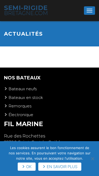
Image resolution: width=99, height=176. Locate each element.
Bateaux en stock (25, 97)
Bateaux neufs (22, 88)
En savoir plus (62, 166)
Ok (29, 166)
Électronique (20, 114)
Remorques (19, 105)
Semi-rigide (26, 10)
